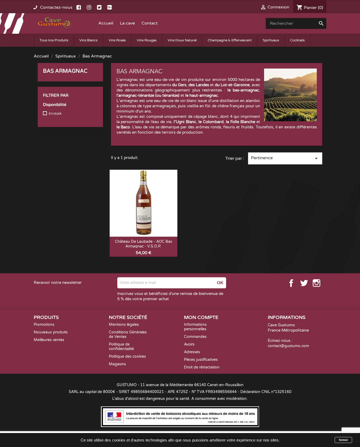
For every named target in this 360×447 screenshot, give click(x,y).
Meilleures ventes (49, 340)
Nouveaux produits (51, 332)
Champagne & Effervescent (230, 40)
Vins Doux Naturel (182, 40)
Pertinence (285, 158)
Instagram (316, 283)
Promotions (44, 324)
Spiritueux (271, 40)
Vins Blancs (88, 40)
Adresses (192, 352)
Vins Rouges (147, 40)
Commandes (195, 336)
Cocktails (297, 40)
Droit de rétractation (202, 367)
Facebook (291, 283)
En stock (55, 113)
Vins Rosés (117, 40)
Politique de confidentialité (121, 346)
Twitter (304, 283)
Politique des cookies (127, 356)
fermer (343, 439)
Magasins (117, 364)
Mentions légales (124, 324)
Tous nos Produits (54, 40)
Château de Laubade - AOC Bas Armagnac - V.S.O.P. (143, 244)
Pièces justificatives (201, 359)
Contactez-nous (56, 7)
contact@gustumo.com (288, 346)
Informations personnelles (195, 326)
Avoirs (189, 344)
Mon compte (201, 317)
